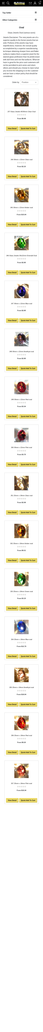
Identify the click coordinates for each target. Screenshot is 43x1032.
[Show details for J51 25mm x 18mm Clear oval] (21, 483)
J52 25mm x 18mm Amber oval (21, 543)
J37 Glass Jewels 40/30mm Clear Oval (21, 111)
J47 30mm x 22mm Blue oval (21, 303)
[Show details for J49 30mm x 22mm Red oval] (21, 387)
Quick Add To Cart (28, 128)
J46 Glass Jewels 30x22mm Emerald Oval (21, 255)
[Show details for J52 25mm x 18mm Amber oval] (21, 531)
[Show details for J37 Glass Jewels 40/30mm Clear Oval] (21, 99)
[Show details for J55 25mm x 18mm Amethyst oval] (21, 675)
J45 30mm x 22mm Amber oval (21, 207)
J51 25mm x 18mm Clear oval (21, 495)
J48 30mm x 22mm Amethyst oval (21, 351)
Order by (15, 82)
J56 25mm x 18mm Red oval (21, 735)
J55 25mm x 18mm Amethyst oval (21, 687)
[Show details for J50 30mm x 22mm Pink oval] (21, 435)
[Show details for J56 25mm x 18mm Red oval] (21, 723)
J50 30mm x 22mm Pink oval (21, 447)
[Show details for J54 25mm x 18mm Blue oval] (21, 627)
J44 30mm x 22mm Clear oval (21, 159)
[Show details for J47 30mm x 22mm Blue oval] (21, 291)
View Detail (12, 128)
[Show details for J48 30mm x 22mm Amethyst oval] (21, 339)
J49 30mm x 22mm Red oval (21, 399)
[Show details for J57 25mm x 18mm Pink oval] (21, 771)
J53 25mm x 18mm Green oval (21, 591)
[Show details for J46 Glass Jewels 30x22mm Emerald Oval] (21, 243)
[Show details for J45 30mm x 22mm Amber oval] (21, 195)
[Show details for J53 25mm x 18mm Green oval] (21, 579)
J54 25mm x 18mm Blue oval (21, 639)
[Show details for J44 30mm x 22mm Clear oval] (21, 147)
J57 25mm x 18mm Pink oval (21, 783)
